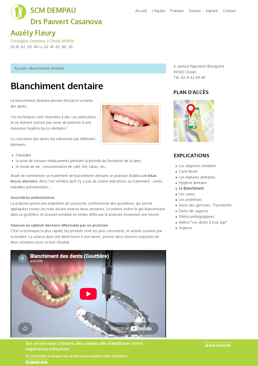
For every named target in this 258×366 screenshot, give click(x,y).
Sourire (195, 11)
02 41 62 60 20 (58, 47)
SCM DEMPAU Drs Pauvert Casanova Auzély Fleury (56, 21)
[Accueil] (19, 18)
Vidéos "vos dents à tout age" (203, 222)
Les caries (187, 194)
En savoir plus (36, 361)
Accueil (141, 11)
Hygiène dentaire (193, 182)
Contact (229, 11)
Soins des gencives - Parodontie (205, 205)
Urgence (185, 228)
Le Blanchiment (191, 188)
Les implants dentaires (197, 177)
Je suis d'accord (217, 345)
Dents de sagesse (193, 211)
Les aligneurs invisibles (197, 166)
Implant (212, 11)
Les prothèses (190, 199)
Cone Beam (188, 171)
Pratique (177, 11)
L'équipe (158, 11)
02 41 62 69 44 (24, 47)
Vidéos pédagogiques (196, 216)
